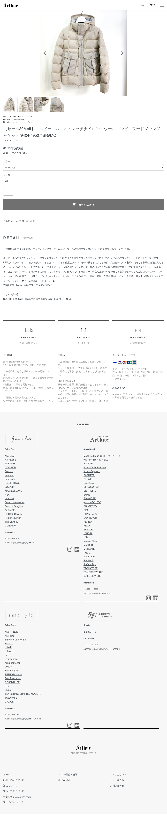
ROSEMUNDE (12, 682)
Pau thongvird (12, 670)
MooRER (88, 545)
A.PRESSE (10, 459)
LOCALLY (10, 486)
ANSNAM (10, 455)
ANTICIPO (89, 463)
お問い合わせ (117, 785)
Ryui (7, 686)
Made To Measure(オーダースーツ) (102, 455)
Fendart (9, 471)
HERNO (88, 521)
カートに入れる (87, 204)
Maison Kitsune (91, 541)
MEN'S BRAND (18, 116)
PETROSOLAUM (13, 514)
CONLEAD (10, 467)
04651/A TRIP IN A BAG (96, 459)
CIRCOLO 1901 (92, 486)
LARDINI (88, 533)
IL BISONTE (90, 631)
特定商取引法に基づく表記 (17, 796)
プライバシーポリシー (14, 801)
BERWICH (89, 479)
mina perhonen (13, 662)
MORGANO (90, 548)
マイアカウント (118, 774)
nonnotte (9, 498)
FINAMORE (90, 498)
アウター (19, 122)
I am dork (10, 479)
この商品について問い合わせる (19, 221)
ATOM (66, 779)
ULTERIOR (10, 525)
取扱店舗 (6, 119)
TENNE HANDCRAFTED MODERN (23, 693)
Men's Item (7, 122)
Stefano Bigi (90, 564)
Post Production (13, 517)
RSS (59, 779)
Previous (45, 52)
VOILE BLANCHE (92, 575)
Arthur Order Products (95, 467)
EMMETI (88, 494)
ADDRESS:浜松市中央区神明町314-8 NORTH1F (102, 649)
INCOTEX (88, 529)
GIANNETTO (90, 506)
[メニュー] (162, 5)
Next (121, 52)
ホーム (5, 116)
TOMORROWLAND (94, 572)
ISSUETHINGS (12, 482)
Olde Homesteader (14, 502)
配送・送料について (13, 779)
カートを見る (117, 779)
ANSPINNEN (11, 631)
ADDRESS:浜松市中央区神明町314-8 (97, 593)
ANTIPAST (10, 635)
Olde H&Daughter (14, 506)
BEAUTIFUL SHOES (15, 639)
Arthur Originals (92, 471)
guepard (9, 475)
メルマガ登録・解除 (67, 774)
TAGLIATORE (91, 568)
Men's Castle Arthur (21, 119)
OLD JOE (10, 510)
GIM (86, 510)
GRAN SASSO (91, 514)
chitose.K (9, 651)
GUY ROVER (90, 517)
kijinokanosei (11, 659)
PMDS (87, 552)
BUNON (9, 643)
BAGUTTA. (89, 475)
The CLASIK (11, 521)
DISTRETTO (90, 490)
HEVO (87, 525)
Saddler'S (88, 560)
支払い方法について (13, 791)
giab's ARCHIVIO (92, 502)
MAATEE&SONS (13, 490)
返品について (10, 785)
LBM (30, 116)
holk (7, 655)
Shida (8, 689)
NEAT (8, 494)
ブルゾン (30, 122)
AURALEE (10, 463)
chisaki (8, 647)
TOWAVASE (11, 697)
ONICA (8, 666)
